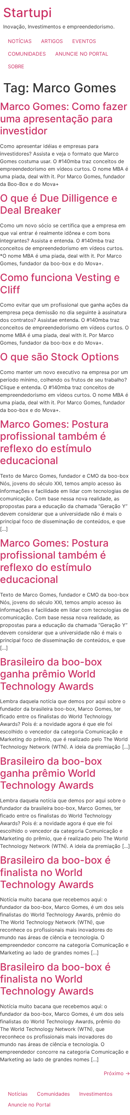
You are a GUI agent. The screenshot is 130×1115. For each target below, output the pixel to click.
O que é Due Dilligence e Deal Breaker (58, 204)
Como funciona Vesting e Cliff (60, 283)
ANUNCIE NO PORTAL (81, 54)
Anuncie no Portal (29, 1104)
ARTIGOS (52, 41)
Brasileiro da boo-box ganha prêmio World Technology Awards (51, 674)
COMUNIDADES (27, 54)
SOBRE (16, 66)
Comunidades (53, 1094)
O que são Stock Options (59, 357)
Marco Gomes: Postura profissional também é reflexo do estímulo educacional (54, 442)
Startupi (27, 12)
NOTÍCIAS (20, 41)
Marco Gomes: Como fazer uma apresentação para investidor (63, 118)
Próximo (117, 1073)
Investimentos (95, 1094)
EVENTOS (84, 41)
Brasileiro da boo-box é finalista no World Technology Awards (55, 872)
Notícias (17, 1094)
